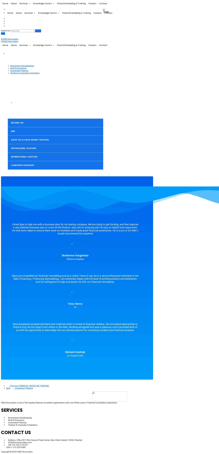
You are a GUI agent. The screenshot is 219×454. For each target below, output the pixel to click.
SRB (13, 131)
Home (5, 3)
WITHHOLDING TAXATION (23, 148)
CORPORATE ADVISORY (22, 165)
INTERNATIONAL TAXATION (24, 156)
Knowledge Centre (42, 3)
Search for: (6, 31)
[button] (55, 123)
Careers (92, 3)
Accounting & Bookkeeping (22, 66)
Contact (103, 3)
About (14, 3)
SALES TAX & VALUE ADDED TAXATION (30, 139)
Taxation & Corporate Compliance (25, 73)
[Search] (38, 30)
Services (23, 3)
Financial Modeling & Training (71, 3)
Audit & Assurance (18, 68)
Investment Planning (19, 70)
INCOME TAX (17, 122)
